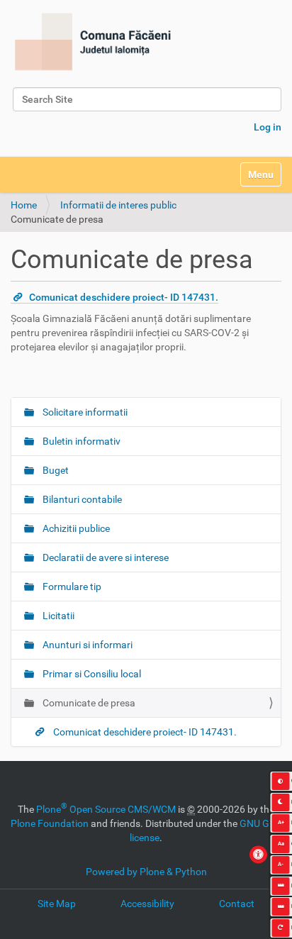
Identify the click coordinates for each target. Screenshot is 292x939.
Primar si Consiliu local (90, 673)
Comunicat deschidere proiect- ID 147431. (123, 297)
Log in (267, 127)
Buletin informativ (80, 441)
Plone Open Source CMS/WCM (106, 809)
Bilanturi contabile (81, 499)
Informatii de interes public (118, 205)
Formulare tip (70, 586)
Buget (54, 470)
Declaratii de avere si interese (104, 557)
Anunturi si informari (86, 644)
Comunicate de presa (87, 703)
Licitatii (57, 615)
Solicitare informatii (84, 412)
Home (24, 205)
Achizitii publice (75, 528)
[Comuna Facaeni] (92, 42)
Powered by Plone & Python (146, 871)
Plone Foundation (50, 823)
